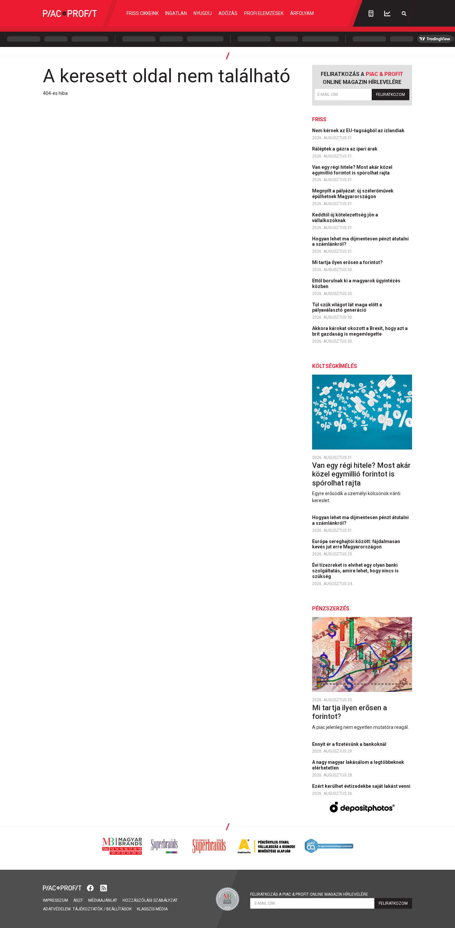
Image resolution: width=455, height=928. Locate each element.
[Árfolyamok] (387, 13)
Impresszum (55, 900)
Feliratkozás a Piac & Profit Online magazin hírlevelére (309, 894)
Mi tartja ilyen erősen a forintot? (348, 262)
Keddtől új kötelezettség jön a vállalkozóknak (345, 217)
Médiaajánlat (102, 900)
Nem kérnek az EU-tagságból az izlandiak (358, 130)
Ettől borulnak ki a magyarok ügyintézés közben (356, 283)
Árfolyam (302, 13)
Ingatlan (176, 13)
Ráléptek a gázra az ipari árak (345, 149)
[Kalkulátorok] (371, 13)
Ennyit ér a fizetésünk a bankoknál (349, 744)
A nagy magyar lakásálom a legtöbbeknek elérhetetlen (358, 765)
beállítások (119, 909)
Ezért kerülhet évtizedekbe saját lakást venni (361, 786)
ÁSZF (78, 900)
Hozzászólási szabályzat (150, 900)
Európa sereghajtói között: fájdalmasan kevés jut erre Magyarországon (356, 544)
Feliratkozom (390, 94)
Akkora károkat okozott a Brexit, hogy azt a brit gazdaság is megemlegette (360, 331)
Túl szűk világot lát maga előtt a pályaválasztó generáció (347, 307)
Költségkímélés (334, 366)
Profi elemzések (263, 13)
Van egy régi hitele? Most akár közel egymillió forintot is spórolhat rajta (352, 169)
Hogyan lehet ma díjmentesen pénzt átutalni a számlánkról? (360, 241)
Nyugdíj (203, 13)
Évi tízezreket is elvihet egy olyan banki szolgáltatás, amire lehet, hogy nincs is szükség (355, 570)
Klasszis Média (152, 909)
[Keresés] (404, 13)
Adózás (228, 13)
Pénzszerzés (330, 608)
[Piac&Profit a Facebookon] (91, 887)
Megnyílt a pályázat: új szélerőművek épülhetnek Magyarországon (352, 193)
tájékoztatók (88, 909)
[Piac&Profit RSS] (103, 887)
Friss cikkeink (143, 13)
